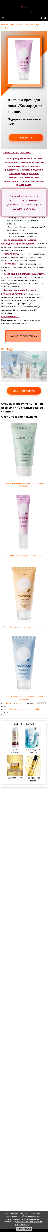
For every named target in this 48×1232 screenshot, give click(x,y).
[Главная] (24, 12)
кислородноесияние (24, 709)
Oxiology (4, 27)
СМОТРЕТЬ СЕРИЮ (24, 390)
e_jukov (19, 703)
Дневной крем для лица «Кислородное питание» (24, 627)
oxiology (37, 709)
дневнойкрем (9, 709)
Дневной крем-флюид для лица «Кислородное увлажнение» (24, 697)
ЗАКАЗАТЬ (26, 137)
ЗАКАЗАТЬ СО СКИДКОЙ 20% (23, 336)
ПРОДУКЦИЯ (15, 25)
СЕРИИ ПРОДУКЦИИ (31, 25)
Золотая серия (15, 777)
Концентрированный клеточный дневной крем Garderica (24, 484)
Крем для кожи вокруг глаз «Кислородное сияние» (24, 556)
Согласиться (24, 1229)
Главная (4, 25)
